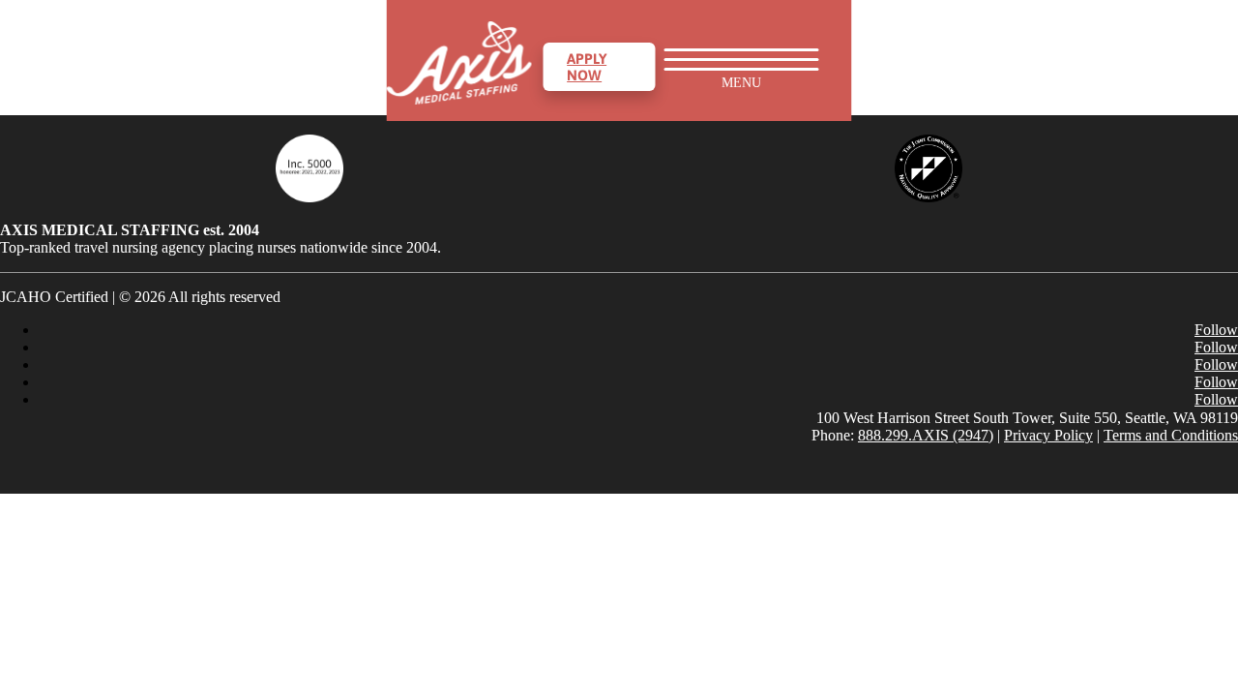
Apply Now (586, 66)
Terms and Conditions (1171, 435)
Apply (934, 384)
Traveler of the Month (936, 647)
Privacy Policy (1048, 435)
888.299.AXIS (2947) (925, 435)
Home (909, 45)
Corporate (952, 267)
